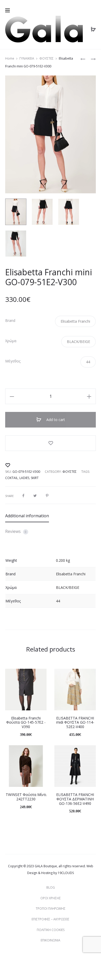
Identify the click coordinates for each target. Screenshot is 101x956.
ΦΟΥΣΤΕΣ (46, 58)
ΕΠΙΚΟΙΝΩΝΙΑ (50, 940)
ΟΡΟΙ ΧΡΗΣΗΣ (50, 898)
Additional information (27, 516)
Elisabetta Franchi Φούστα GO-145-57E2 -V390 (26, 722)
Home (9, 58)
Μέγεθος (12, 361)
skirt (35, 478)
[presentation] (8, 689)
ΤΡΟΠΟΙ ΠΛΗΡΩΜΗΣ (51, 908)
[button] (75, 321)
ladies (24, 478)
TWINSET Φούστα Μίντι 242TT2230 (26, 796)
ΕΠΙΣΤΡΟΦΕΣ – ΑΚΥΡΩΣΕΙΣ (50, 919)
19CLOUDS (66, 873)
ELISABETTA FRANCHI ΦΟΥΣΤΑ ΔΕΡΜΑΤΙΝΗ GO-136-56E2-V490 (75, 799)
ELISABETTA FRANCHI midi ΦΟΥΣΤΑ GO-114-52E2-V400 (75, 722)
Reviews (15, 531)
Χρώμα (10, 341)
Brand (10, 320)
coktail (11, 478)
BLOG (50, 887)
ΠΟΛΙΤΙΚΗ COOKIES (50, 930)
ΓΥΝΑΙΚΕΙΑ (26, 58)
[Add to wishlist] (50, 443)
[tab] (50, 515)
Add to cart (55, 419)
